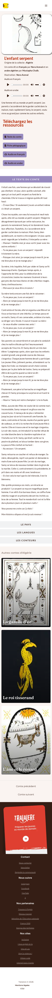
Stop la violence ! (25, 953)
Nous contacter (25, 863)
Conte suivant (26, 794)
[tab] (26, 179)
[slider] (16, 84)
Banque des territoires (25, 928)
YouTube (25, 893)
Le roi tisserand (18, 697)
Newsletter (25, 868)
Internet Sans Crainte (25, 963)
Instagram (25, 884)
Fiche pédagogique (16, 145)
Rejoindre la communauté (25, 872)
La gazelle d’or (17, 621)
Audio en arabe (15, 163)
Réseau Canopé (25, 914)
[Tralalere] (25, 829)
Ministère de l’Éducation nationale (25, 919)
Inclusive (25, 939)
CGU (22, 988)
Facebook (25, 888)
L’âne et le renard (20, 769)
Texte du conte (14, 136)
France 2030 (25, 923)
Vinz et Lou (25, 949)
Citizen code (25, 958)
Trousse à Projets (25, 909)
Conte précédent (26, 786)
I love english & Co (25, 944)
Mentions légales (22, 985)
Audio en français (16, 154)
